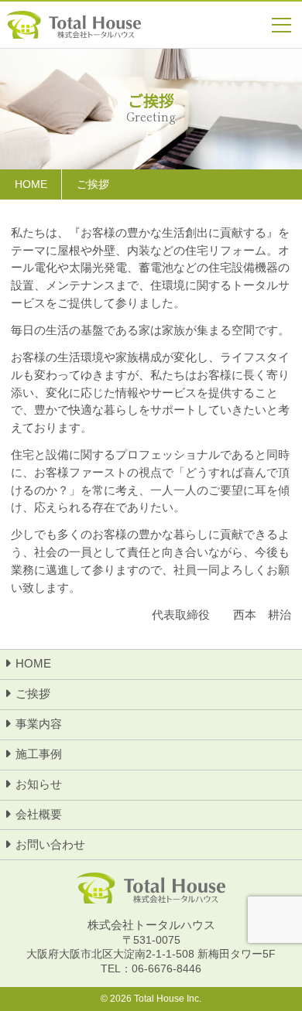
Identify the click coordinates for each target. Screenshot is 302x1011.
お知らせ (38, 784)
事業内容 (38, 723)
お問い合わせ (50, 844)
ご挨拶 (32, 693)
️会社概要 (38, 814)
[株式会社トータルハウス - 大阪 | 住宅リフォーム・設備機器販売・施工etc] (73, 25)
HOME (33, 663)
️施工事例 (38, 753)
